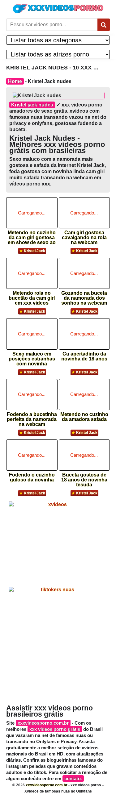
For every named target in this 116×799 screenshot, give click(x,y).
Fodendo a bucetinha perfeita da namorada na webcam (32, 417)
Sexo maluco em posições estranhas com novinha (32, 357)
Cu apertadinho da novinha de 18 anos (84, 356)
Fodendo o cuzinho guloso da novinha (32, 477)
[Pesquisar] (103, 25)
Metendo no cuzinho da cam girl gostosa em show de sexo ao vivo (32, 235)
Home (15, 81)
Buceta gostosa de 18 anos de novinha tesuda (84, 477)
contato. (73, 778)
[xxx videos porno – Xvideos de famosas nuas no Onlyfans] (58, 8)
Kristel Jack (34, 251)
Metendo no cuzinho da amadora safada (84, 417)
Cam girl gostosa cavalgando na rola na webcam (84, 235)
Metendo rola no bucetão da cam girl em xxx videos (32, 296)
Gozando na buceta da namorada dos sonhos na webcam (84, 296)
